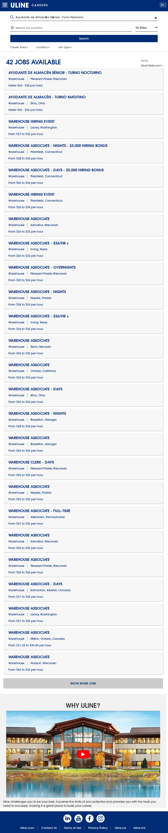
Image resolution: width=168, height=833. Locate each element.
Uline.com (27, 828)
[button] (163, 5)
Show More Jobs (83, 683)
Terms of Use (72, 828)
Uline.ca (120, 828)
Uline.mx (139, 828)
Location (42, 47)
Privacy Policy (98, 828)
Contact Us (49, 828)
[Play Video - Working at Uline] (83, 754)
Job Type (64, 47)
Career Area (18, 47)
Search (84, 38)
